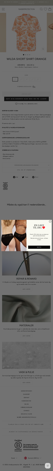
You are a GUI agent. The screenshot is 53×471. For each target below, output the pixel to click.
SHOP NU (39, 247)
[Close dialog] (50, 221)
